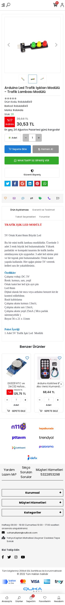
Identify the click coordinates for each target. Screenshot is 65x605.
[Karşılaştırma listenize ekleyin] (32, 198)
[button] (9, 45)
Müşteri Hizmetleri (49, 472)
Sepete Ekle (19, 149)
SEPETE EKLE (18, 411)
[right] (61, 384)
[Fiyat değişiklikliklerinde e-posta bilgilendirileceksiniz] (41, 198)
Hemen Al (47, 149)
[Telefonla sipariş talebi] (50, 198)
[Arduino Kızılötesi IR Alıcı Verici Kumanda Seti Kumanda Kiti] (49, 368)
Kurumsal (32, 493)
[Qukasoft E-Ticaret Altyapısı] (32, 590)
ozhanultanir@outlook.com (22, 532)
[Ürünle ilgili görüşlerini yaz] (24, 198)
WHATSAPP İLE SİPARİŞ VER (33, 160)
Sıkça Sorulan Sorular (26, 472)
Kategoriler (32, 513)
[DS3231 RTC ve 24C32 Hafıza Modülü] (16, 368)
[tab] (19, 209)
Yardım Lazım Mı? (9, 472)
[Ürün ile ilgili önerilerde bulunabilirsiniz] (59, 198)
